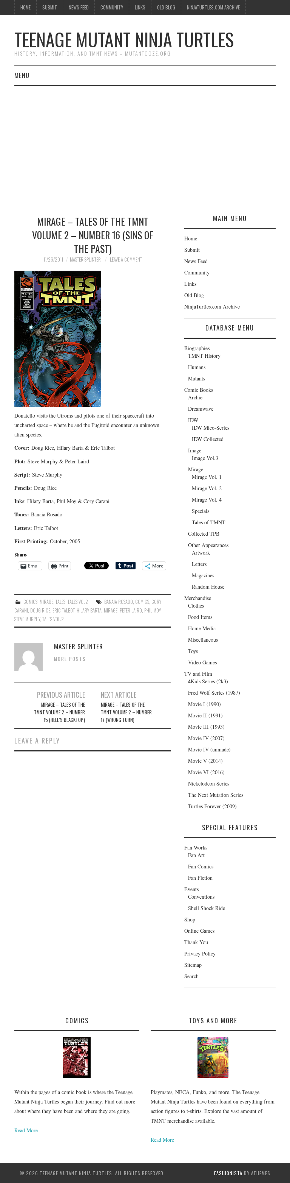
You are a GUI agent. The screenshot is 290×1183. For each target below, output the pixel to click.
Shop (189, 919)
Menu (21, 75)
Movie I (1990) (204, 704)
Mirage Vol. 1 (207, 476)
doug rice (40, 610)
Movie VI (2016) (206, 772)
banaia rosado (118, 601)
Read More (26, 1130)
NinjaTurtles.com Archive (213, 7)
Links (140, 7)
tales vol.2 (53, 619)
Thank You (196, 942)
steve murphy (27, 619)
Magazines (203, 575)
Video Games (202, 662)
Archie (195, 397)
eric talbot (63, 610)
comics (142, 601)
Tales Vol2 (78, 601)
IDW (193, 420)
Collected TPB (203, 533)
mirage (110, 610)
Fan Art (196, 855)
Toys (193, 651)
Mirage (46, 601)
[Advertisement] (145, 143)
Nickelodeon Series (208, 783)
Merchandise (197, 598)
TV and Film (198, 673)
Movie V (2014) (205, 760)
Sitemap (193, 964)
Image (194, 450)
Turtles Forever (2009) (212, 806)
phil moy (152, 610)
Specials (200, 510)
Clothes (196, 605)
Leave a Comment (126, 259)
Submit (49, 7)
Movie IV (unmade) (209, 749)
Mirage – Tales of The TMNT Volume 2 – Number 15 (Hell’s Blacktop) (59, 712)
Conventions (201, 896)
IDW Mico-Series (210, 427)
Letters (199, 563)
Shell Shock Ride (206, 908)
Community (111, 7)
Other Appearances (208, 545)
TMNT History (204, 355)
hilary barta (89, 610)
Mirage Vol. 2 (207, 488)
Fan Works (195, 847)
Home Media (202, 628)
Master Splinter (85, 259)
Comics (30, 601)
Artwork (201, 552)
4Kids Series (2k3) (208, 681)
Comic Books (198, 389)
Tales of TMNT (208, 522)
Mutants (196, 378)
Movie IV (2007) (206, 738)
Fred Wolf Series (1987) (214, 692)
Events (191, 889)
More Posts (70, 658)
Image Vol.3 (205, 457)
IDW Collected (208, 439)
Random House (208, 586)
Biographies (197, 348)
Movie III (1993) (206, 726)
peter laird (131, 610)
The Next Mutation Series (215, 794)
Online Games (199, 930)
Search (191, 976)
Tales (60, 601)
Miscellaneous (203, 639)
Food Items (200, 616)
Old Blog (166, 7)
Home (25, 7)
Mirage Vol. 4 (207, 499)
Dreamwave (200, 408)
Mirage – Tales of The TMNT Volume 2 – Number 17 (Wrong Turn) (126, 712)
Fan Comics (200, 866)
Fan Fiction (200, 877)
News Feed (79, 7)
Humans (196, 367)
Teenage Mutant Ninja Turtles (124, 39)
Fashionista (228, 1173)
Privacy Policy (200, 953)
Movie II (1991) (205, 715)
